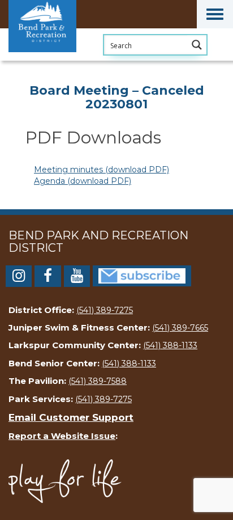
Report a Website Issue (61, 435)
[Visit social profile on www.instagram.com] (18, 278)
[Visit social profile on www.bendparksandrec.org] (142, 275)
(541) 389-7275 (104, 310)
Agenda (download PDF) (82, 181)
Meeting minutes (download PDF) (101, 169)
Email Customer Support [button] (70, 417)
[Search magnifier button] (196, 44)
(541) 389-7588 (97, 381)
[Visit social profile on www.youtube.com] (77, 278)
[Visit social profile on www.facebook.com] (47, 278)
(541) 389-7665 (180, 328)
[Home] (65, 59)
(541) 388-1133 (170, 345)
